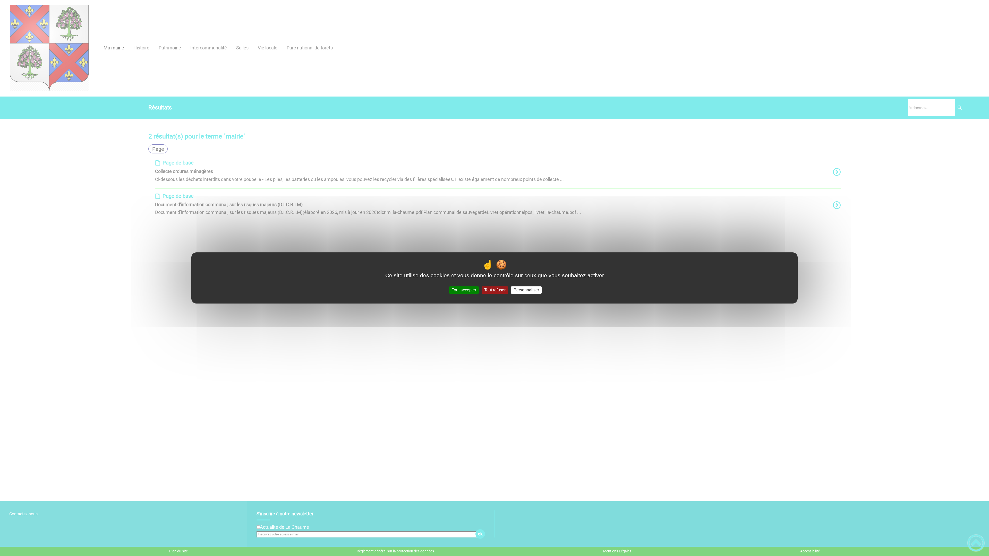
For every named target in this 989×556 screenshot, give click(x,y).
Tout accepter (464, 290)
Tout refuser (495, 290)
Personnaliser (526, 290)
